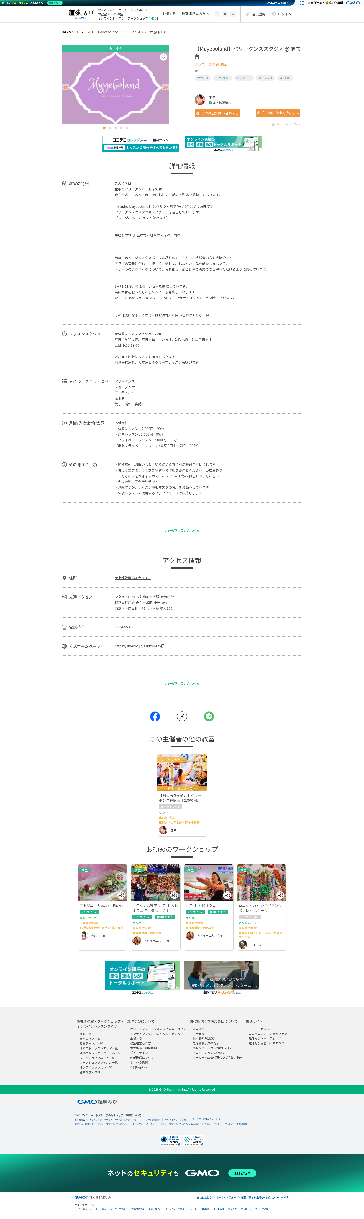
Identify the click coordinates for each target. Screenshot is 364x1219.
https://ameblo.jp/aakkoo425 (138, 645)
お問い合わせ (139, 1067)
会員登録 (259, 13)
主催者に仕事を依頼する (280, 113)
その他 (265, 1209)
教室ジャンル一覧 (91, 1043)
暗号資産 (232, 1209)
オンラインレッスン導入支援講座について (158, 1029)
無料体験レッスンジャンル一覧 (100, 1053)
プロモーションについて (209, 1053)
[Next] (165, 87)
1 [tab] (104, 128)
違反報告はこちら (288, 124)
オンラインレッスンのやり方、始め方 (155, 1033)
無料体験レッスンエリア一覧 (99, 1048)
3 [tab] (115, 128)
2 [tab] (110, 128)
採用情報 (198, 1033)
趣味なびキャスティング (265, 1038)
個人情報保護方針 (204, 1038)
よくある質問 (139, 1062)
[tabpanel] (115, 88)
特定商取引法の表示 (206, 1043)
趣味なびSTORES (91, 1072)
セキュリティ (155, 1209)
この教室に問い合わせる (219, 113)
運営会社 (198, 1029)
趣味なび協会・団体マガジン (268, 1043)
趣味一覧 (85, 1034)
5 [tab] (127, 128)
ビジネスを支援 (137, 1209)
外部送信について (142, 1057)
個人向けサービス (249, 1209)
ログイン (285, 13)
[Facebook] (217, 14)
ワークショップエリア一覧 (97, 1058)
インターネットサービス (86, 1209)
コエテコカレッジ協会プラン (268, 1033)
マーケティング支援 (174, 1209)
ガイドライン (139, 1053)
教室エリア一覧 (90, 1039)
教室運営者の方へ (195, 13)
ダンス (85, 31)
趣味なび (68, 31)
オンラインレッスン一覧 (96, 1067)
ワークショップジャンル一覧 (99, 1063)
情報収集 (205, 1209)
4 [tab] (121, 128)
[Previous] (65, 87)
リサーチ (192, 1209)
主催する (168, 13)
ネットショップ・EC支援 (114, 1209)
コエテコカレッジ (260, 1029)
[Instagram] (233, 14)
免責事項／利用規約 (143, 1048)
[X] (225, 14)
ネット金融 (219, 1209)
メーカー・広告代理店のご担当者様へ (218, 1057)
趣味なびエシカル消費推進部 (212, 1048)
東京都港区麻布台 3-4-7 (133, 577)
